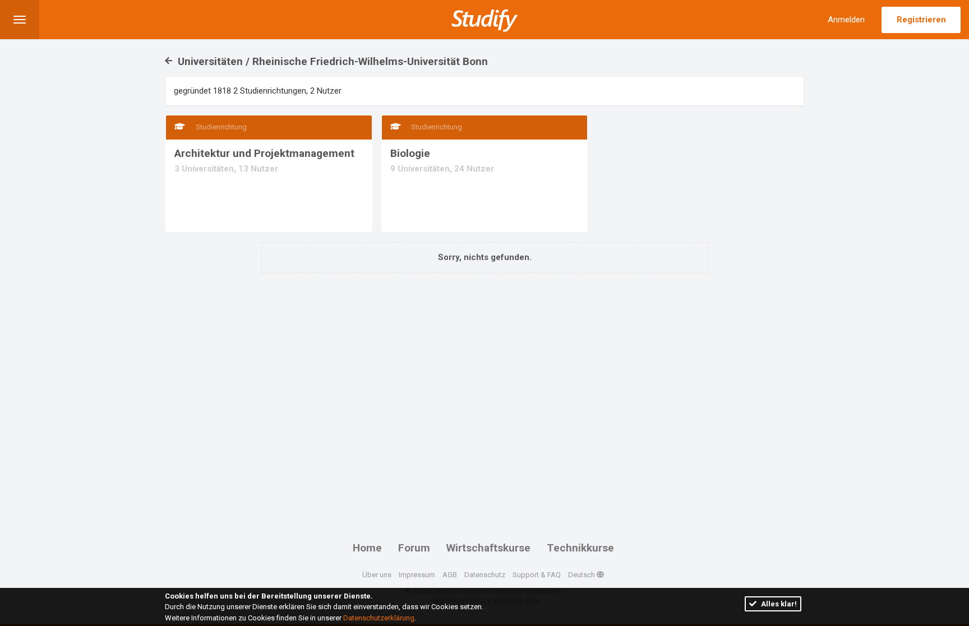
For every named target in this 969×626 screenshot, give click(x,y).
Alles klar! (778, 604)
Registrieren (921, 20)
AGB (449, 575)
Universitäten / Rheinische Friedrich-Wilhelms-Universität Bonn (331, 61)
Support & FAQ (537, 575)
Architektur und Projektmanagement (264, 153)
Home (367, 547)
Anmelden (846, 20)
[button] (19, 19)
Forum (414, 547)
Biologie (410, 153)
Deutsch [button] (582, 575)
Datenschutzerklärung (378, 618)
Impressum (417, 575)
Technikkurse (580, 547)
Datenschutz (484, 575)
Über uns (376, 575)
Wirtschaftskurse (488, 547)
